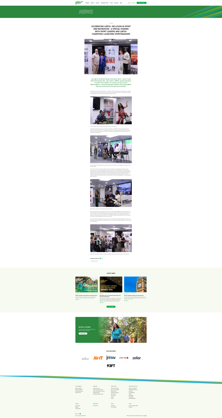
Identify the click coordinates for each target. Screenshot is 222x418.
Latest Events (77, 405)
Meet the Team (113, 394)
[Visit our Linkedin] (80, 413)
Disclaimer (130, 407)
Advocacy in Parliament (133, 388)
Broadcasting (131, 395)
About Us (92, 2)
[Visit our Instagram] (76, 413)
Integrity (130, 394)
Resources (116, 2)
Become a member (141, 2)
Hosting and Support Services (98, 394)
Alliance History (113, 391)
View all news (111, 306)
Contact (112, 398)
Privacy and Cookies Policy (133, 405)
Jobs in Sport (113, 395)
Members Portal (78, 392)
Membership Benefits (79, 389)
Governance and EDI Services (98, 389)
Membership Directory (79, 391)
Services (97, 2)
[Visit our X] (78, 413)
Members (87, 2)
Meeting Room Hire (96, 392)
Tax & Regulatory (132, 392)
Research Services (96, 388)
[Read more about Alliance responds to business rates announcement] (135, 284)
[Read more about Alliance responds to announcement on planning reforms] (86, 284)
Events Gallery (77, 408)
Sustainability (131, 396)
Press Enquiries (113, 407)
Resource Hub (95, 405)
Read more (77, 299)
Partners (112, 396)
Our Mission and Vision (115, 388)
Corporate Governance (115, 392)
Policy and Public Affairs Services (99, 391)
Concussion (131, 391)
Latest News (113, 405)
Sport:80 (145, 415)
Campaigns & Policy (105, 2)
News (121, 2)
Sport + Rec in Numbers (115, 389)
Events (111, 2)
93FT (137, 415)
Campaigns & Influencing (133, 389)
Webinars (77, 407)
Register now (83, 333)
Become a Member (78, 388)
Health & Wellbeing (132, 398)
